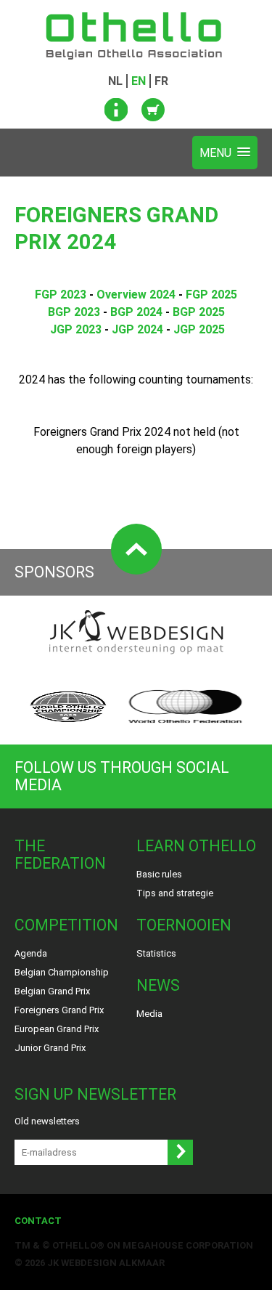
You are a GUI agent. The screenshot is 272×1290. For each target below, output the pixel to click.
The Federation (60, 854)
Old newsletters (47, 1121)
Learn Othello (196, 846)
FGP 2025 (211, 294)
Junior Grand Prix (50, 1047)
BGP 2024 (136, 312)
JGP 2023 (76, 329)
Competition (66, 925)
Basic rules (159, 874)
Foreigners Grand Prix (59, 1010)
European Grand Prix (57, 1028)
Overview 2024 (136, 294)
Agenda (31, 953)
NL (115, 81)
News (158, 985)
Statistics (156, 953)
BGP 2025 (199, 312)
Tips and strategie (174, 893)
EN (138, 81)
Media (149, 1013)
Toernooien (183, 925)
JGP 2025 (199, 329)
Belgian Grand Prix (52, 991)
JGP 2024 (137, 329)
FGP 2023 (60, 294)
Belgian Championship (62, 972)
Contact (38, 1220)
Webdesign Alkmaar (113, 1262)
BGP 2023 (74, 312)
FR (161, 81)
